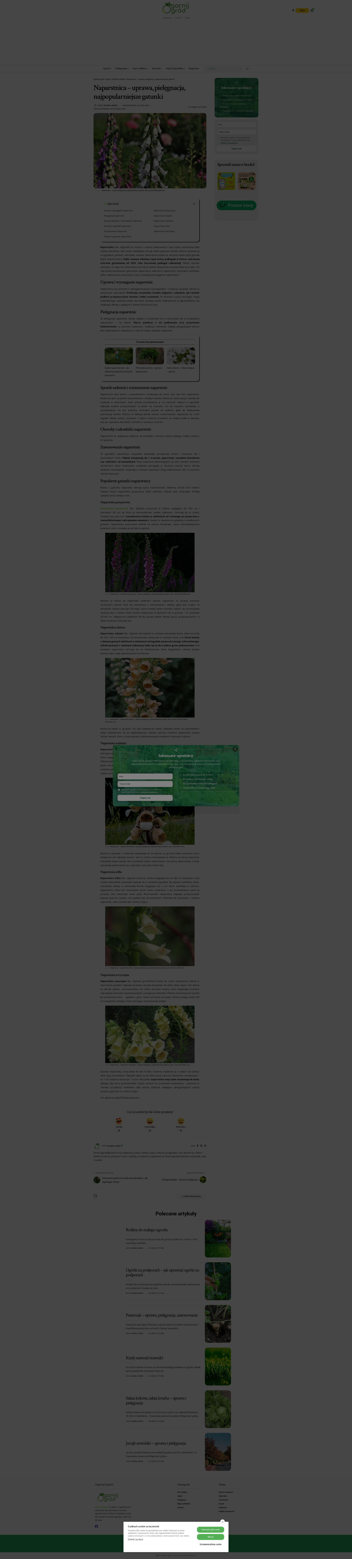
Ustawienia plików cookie (210, 1544)
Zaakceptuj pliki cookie (210, 1530)
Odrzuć (211, 1537)
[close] (222, 1521)
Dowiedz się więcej (135, 1539)
